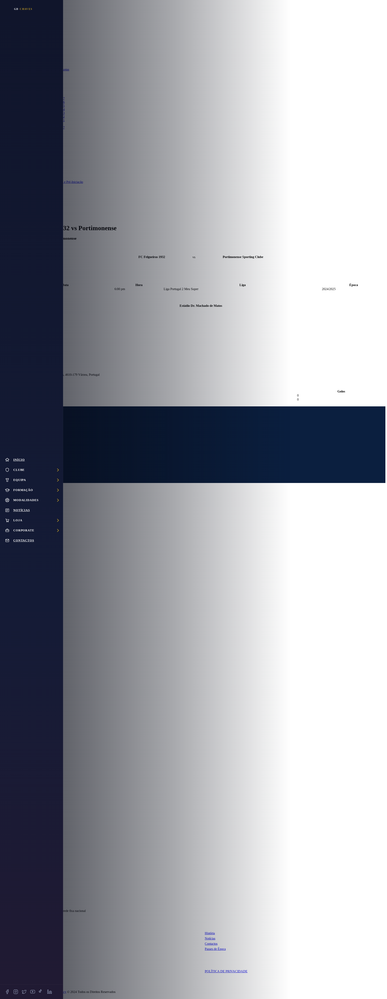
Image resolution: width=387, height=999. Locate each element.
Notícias (210, 938)
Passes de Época (215, 949)
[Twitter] (24, 991)
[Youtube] (32, 991)
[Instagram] (15, 991)
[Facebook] (7, 991)
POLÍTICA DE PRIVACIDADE (226, 971)
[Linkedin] (49, 991)
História (210, 933)
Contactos (211, 943)
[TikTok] (41, 991)
